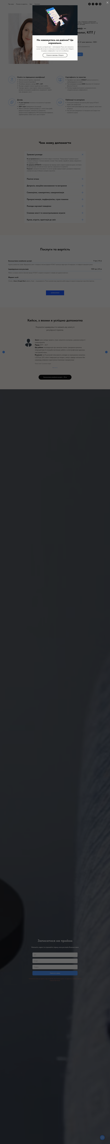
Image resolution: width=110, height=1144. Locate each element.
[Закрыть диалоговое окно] (107, 2)
